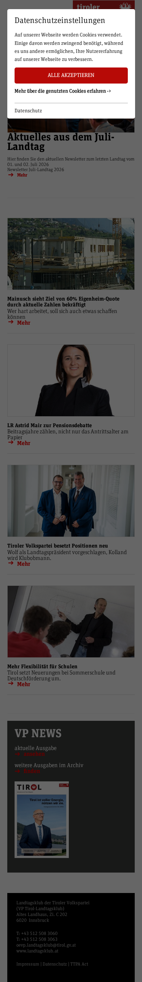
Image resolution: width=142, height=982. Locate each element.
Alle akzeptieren (71, 75)
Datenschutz (28, 110)
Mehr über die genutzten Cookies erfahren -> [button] (63, 91)
